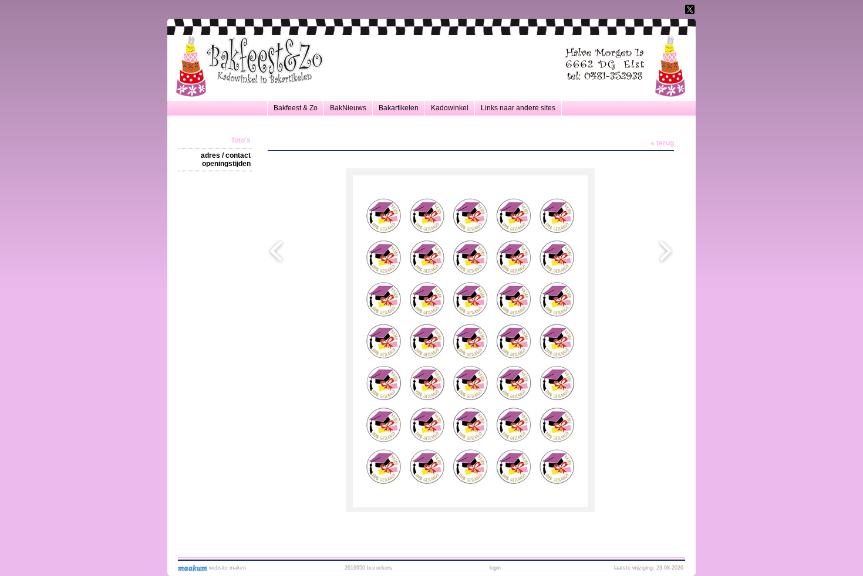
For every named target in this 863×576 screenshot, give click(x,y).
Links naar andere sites (518, 108)
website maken (226, 568)
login (495, 568)
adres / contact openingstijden (226, 159)
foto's (241, 140)
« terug (662, 143)
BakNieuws (348, 108)
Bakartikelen (399, 108)
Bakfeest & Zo (296, 108)
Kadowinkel (449, 108)
